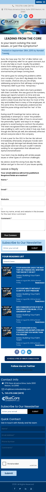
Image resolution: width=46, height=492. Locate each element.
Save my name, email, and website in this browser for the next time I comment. (22, 212)
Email (4, 189)
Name (4, 179)
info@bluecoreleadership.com (18, 389)
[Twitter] (20, 16)
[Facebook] (15, 16)
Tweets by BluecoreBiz (23, 370)
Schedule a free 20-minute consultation (23, 358)
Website (5, 199)
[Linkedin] (26, 16)
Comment (6, 218)
